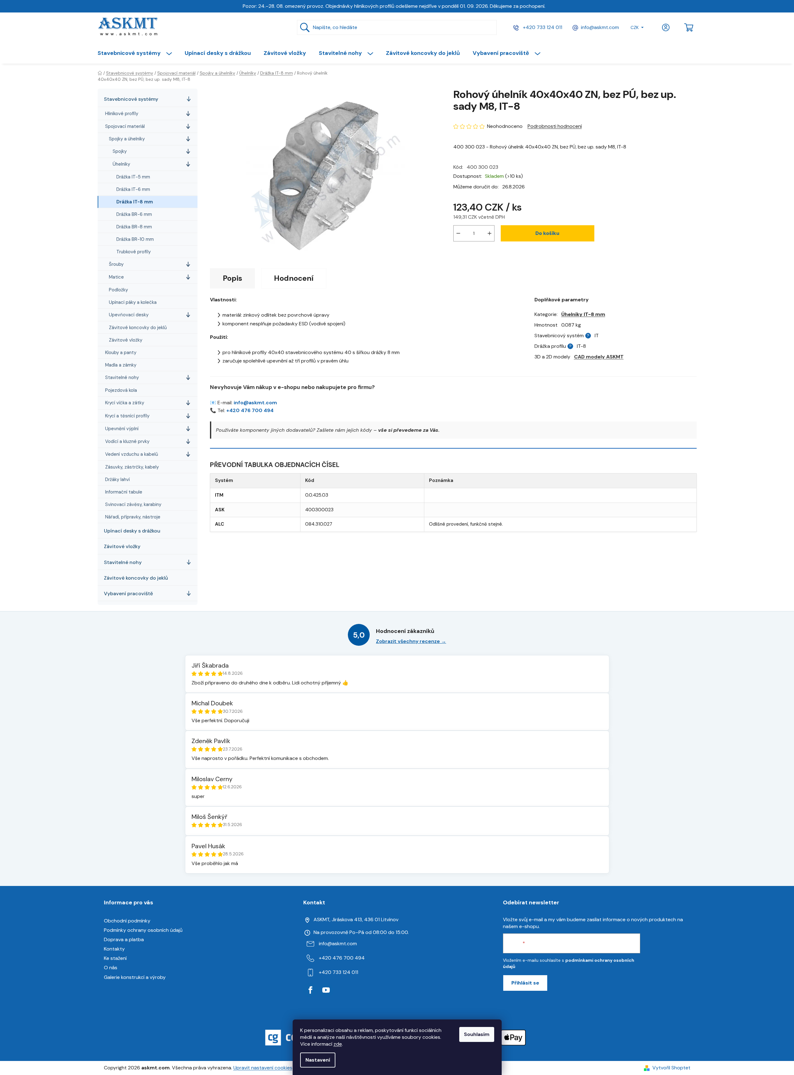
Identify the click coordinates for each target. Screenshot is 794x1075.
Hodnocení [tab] (294, 278)
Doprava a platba (124, 939)
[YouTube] (326, 990)
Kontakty (114, 949)
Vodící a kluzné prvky (127, 441)
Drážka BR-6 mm (134, 214)
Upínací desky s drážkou (132, 531)
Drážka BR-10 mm (135, 239)
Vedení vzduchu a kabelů (131, 454)
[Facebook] (310, 990)
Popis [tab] (232, 278)
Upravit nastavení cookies (262, 1067)
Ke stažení (115, 958)
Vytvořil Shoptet (671, 1067)
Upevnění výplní (122, 429)
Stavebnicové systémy (131, 99)
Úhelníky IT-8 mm (583, 314)
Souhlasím (477, 1034)
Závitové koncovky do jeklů (138, 327)
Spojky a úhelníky (127, 139)
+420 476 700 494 (250, 410)
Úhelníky (121, 164)
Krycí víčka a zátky (124, 403)
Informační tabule (123, 492)
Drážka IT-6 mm (133, 189)
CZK (635, 27)
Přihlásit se (525, 983)
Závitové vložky (125, 340)
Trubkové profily (133, 252)
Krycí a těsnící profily (127, 416)
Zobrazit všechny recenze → (411, 641)
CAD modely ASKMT (599, 356)
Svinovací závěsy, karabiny (133, 504)
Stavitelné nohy (122, 377)
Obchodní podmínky (127, 920)
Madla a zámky (120, 365)
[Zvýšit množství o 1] (489, 233)
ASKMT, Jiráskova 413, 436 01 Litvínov (356, 919)
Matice (116, 277)
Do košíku (547, 233)
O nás (110, 967)
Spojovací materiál (125, 126)
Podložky (118, 290)
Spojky (120, 151)
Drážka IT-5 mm (133, 177)
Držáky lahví (117, 479)
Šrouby (116, 264)
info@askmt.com (600, 27)
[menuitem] (138, 53)
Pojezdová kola (121, 390)
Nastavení (317, 1060)
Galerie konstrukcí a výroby (135, 977)
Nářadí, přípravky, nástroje (132, 517)
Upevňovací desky (129, 315)
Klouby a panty (120, 352)
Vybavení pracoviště (128, 593)
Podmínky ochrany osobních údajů (143, 930)
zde (338, 1044)
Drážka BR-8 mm (134, 227)
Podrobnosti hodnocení (555, 126)
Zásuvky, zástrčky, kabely (132, 467)
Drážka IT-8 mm (134, 202)
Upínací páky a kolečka (133, 302)
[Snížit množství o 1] (458, 233)
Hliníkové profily (121, 113)
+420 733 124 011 (542, 27)
